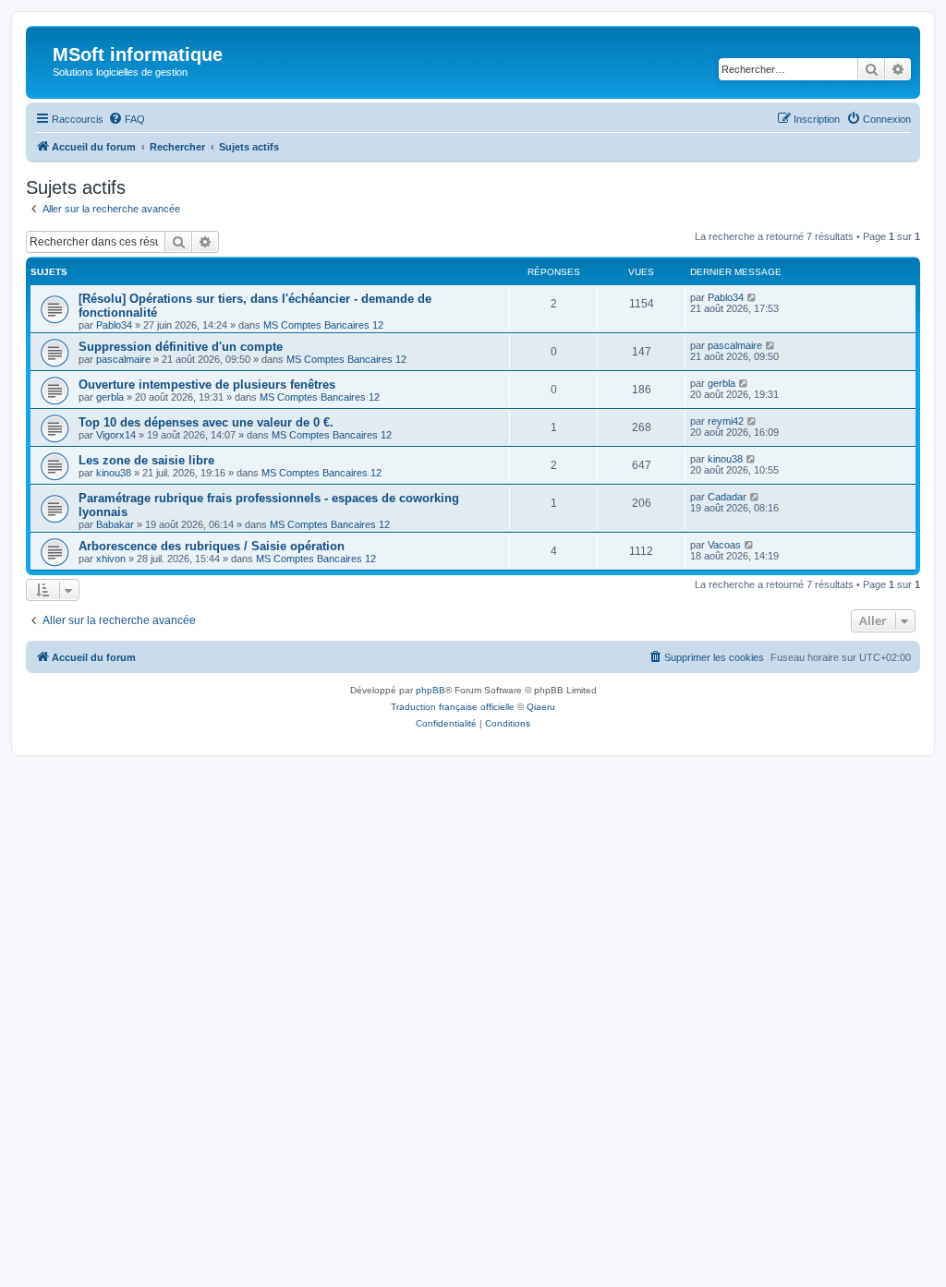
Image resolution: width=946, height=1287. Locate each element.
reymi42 (726, 421)
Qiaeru (541, 707)
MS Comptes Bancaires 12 (323, 325)
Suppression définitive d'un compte (181, 347)
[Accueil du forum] (41, 60)
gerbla (110, 397)
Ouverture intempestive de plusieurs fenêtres (207, 384)
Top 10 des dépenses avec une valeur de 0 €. (206, 422)
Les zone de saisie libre (146, 460)
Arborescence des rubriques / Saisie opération (212, 546)
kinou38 (113, 472)
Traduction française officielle (453, 707)
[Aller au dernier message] (752, 297)
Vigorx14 (116, 434)
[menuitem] (126, 119)
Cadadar (727, 496)
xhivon (111, 558)
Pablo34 (114, 325)
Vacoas (724, 544)
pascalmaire (123, 359)
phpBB (430, 690)
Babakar (115, 524)
